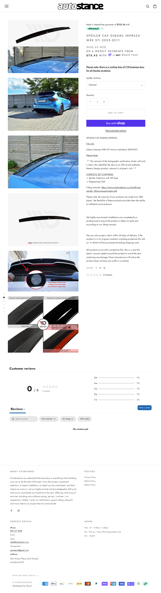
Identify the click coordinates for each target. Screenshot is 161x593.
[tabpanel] (80, 440)
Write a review (144, 407)
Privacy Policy (90, 477)
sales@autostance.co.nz (19, 542)
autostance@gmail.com (19, 550)
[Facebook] (96, 268)
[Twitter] (100, 268)
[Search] (147, 6)
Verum (29, 585)
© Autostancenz (22, 582)
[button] (117, 378)
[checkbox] (85, 419)
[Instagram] (18, 510)
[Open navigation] (6, 6)
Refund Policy (89, 481)
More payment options (115, 130)
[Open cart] (154, 6)
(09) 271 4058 (16, 530)
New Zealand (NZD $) (24, 575)
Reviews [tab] (18, 409)
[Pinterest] (104, 268)
